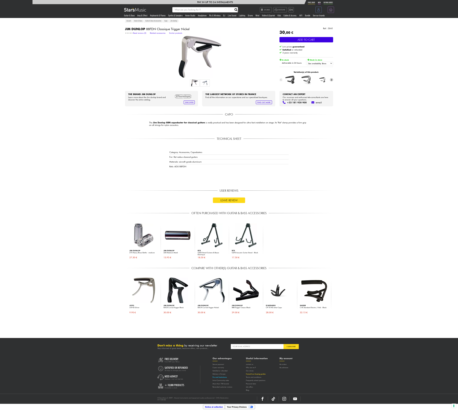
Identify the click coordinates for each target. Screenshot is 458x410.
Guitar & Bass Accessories (153, 21)
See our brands (319, 15)
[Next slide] (331, 79)
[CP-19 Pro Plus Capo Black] (290, 80)
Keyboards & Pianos (158, 15)
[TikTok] (273, 399)
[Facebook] (262, 399)
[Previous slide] (281, 79)
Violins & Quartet (268, 15)
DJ (224, 15)
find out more (264, 102)
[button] (195, 83)
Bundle (308, 15)
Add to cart (306, 39)
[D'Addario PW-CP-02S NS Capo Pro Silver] (306, 80)
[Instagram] (284, 399)
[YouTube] (295, 399)
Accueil (129, 21)
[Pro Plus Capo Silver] (322, 80)
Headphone (202, 15)
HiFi (301, 15)
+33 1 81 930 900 (177, 379)
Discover (189, 102)
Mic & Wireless (215, 15)
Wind (257, 15)
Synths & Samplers (175, 15)
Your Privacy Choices (237, 407)
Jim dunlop (173, 21)
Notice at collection (214, 407)
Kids (279, 15)
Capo (165, 21)
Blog (247, 390)
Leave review (229, 200)
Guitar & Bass (129, 15)
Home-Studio (190, 15)
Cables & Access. (290, 15)
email (319, 102)
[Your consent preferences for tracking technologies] (454, 406)
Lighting (242, 15)
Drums (250, 15)
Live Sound (232, 15)
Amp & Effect (142, 15)
